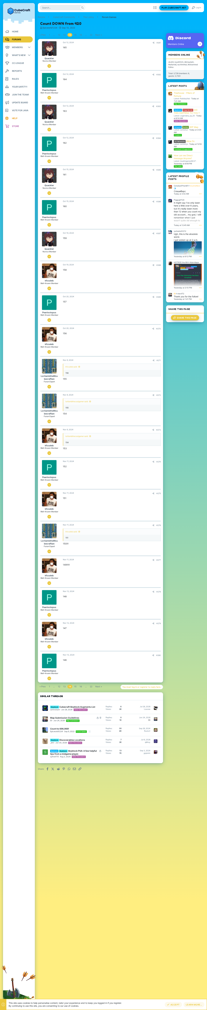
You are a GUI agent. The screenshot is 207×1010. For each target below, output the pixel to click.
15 (75, 35)
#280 (158, 655)
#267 (158, 233)
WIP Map (186, 127)
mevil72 (180, 293)
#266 (158, 201)
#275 (158, 493)
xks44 (171, 62)
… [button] (54, 35)
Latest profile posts (178, 178)
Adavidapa (194, 262)
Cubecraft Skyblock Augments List (77, 707)
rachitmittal (182, 64)
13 (64, 35)
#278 (158, 592)
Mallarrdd (172, 64)
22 (91, 35)
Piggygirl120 (179, 200)
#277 (158, 560)
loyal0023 (179, 62)
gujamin (147, 753)
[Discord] (200, 44)
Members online (179, 55)
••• (200, 194)
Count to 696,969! (59, 728)
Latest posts (177, 86)
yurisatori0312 (180, 231)
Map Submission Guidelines (64, 717)
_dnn (52, 742)
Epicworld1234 (50, 27)
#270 (158, 329)
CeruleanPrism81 (181, 186)
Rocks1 (147, 731)
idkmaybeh (189, 62)
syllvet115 (54, 756)
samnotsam (55, 709)
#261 (159, 43)
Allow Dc (185, 141)
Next (97, 35)
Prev (43, 35)
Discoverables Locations (72, 740)
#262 (158, 74)
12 (59, 35)
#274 (158, 462)
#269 (158, 297)
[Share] (153, 42)
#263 (158, 106)
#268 (158, 265)
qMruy (147, 742)
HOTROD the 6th (181, 262)
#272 (158, 395)
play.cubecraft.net (174, 7)
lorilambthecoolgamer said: (76, 401)
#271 (159, 360)
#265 (158, 170)
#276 (158, 525)
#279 (158, 623)
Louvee (147, 709)
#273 (158, 430)
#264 (158, 138)
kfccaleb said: (71, 367)
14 (70, 35)
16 (81, 35)
